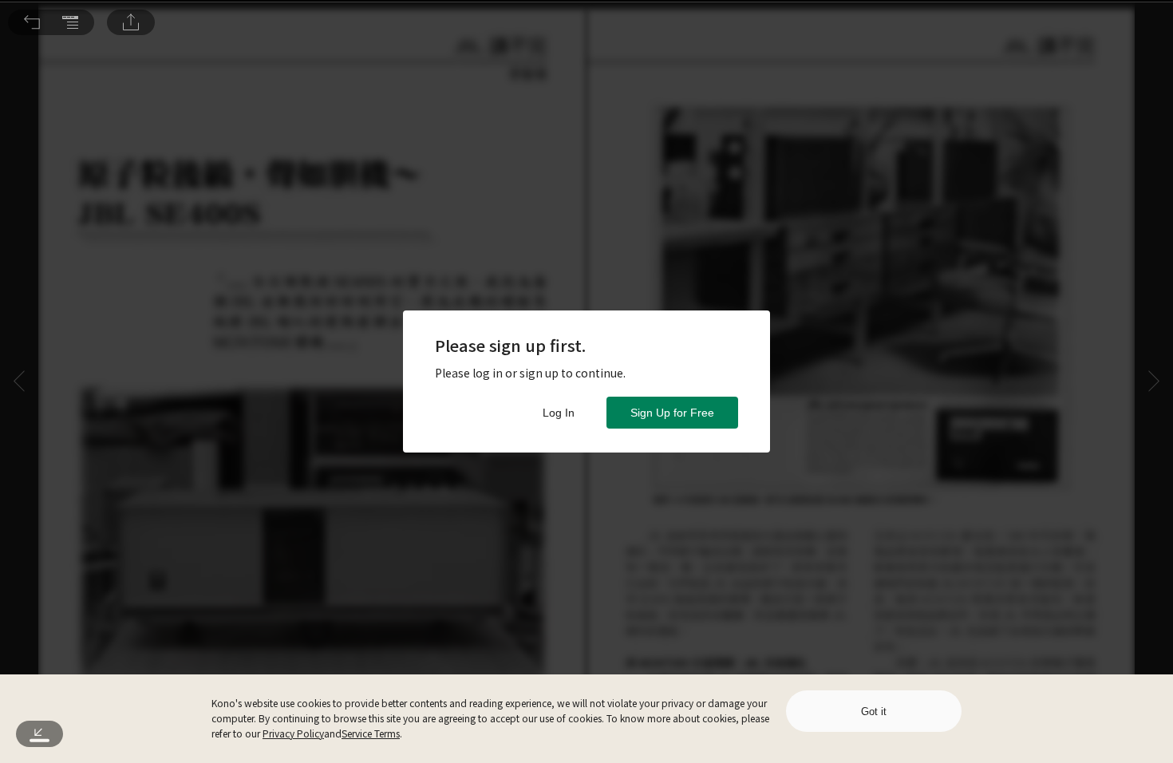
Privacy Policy (293, 733)
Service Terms (371, 733)
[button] (32, 22)
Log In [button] (559, 412)
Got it (874, 712)
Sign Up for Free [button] (672, 412)
